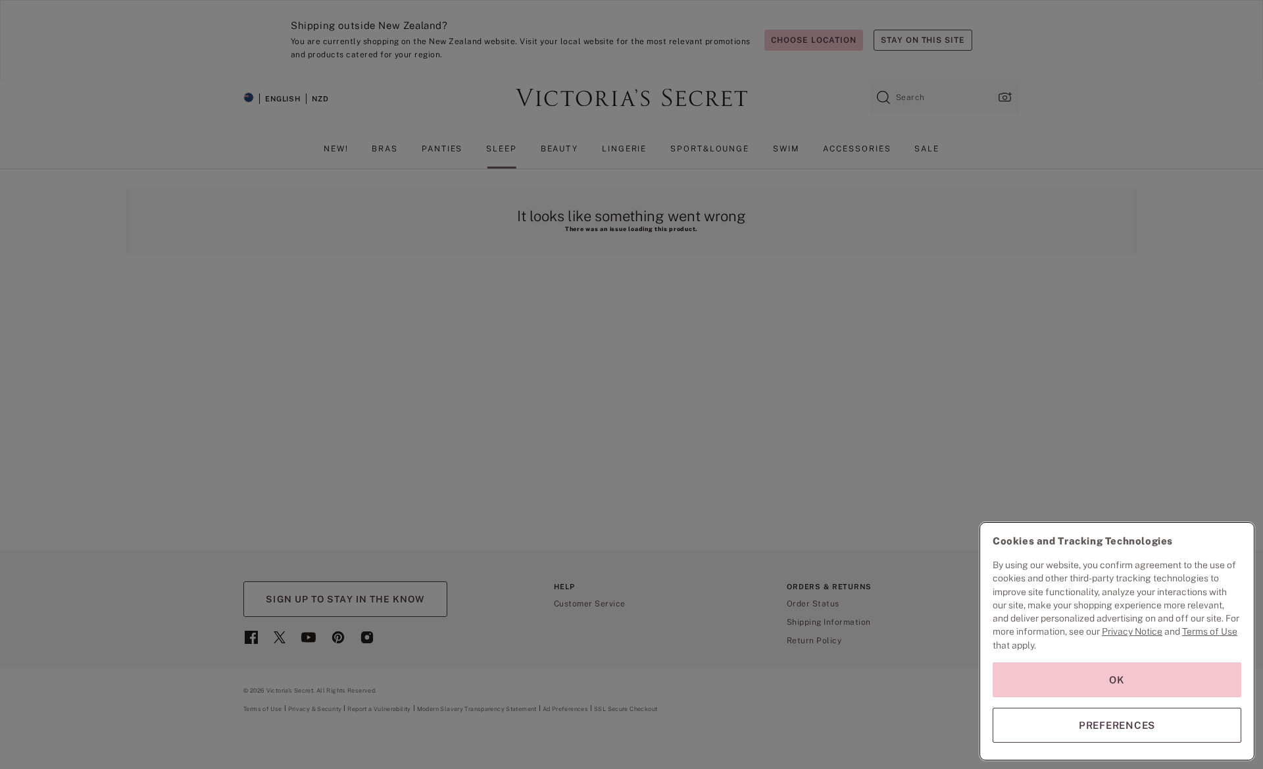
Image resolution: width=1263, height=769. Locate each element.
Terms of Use (1209, 631)
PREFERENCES (1117, 725)
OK (1117, 679)
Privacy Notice (1132, 631)
